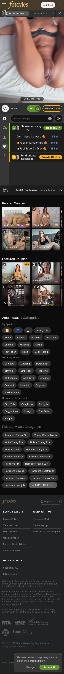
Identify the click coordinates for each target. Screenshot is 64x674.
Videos (40, 13)
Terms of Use (10, 525)
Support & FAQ (10, 568)
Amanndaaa (11, 318)
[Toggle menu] (4, 5)
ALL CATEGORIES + (43, 485)
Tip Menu (51, 127)
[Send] (58, 118)
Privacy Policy (10, 519)
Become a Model (41, 519)
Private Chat (49, 157)
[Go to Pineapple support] (6, 632)
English (47, 501)
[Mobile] (28, 330)
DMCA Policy (10, 531)
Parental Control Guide (14, 544)
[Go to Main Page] (20, 5)
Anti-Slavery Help (12, 550)
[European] (18, 330)
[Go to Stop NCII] (22, 632)
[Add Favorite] (5, 108)
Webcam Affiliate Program (46, 531)
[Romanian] (7, 330)
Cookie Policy (37, 660)
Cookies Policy (11, 538)
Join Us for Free (32, 99)
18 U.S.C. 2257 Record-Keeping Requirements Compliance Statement (25, 645)
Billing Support (10, 574)
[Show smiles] (50, 118)
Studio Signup (40, 525)
